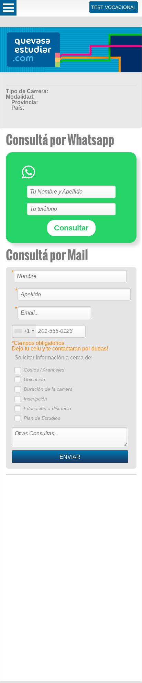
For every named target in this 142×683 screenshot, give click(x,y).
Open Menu (8, 8)
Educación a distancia (47, 408)
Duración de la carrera (48, 389)
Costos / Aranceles (44, 370)
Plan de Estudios (42, 418)
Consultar (71, 228)
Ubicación (34, 379)
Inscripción (35, 399)
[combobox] (24, 331)
